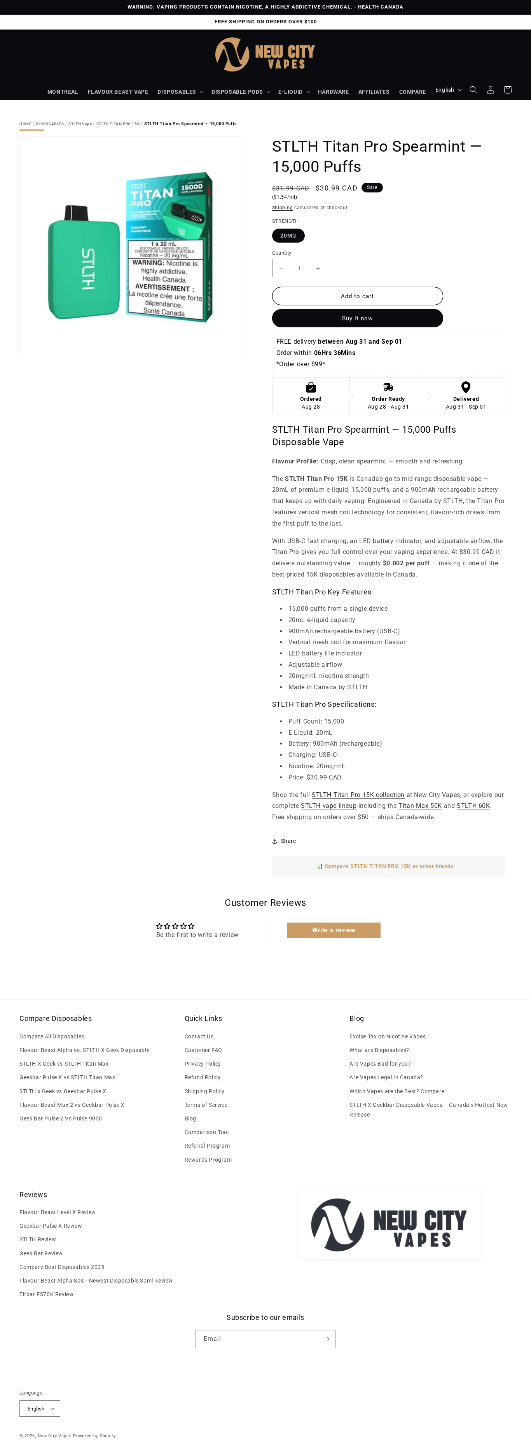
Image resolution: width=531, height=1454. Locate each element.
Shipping (282, 207)
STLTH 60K (473, 805)
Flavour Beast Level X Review (57, 1212)
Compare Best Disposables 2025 (61, 1267)
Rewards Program (208, 1160)
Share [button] (288, 841)
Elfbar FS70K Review (46, 1294)
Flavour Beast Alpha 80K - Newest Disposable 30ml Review (96, 1280)
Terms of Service (206, 1105)
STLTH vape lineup (328, 805)
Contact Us (199, 1036)
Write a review (333, 930)
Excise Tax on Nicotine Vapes (387, 1036)
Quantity (282, 253)
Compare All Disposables (51, 1036)
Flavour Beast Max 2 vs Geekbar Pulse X (72, 1105)
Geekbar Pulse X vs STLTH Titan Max (67, 1077)
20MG (288, 235)
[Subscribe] (326, 1339)
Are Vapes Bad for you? (380, 1064)
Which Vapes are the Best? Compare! (397, 1091)
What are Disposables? (379, 1050)
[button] (180, 92)
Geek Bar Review (41, 1253)
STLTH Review (37, 1239)
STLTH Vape (80, 124)
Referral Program (207, 1146)
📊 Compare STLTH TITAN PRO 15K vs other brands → (388, 866)
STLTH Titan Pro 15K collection (358, 795)
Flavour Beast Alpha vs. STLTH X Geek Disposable (84, 1050)
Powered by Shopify (94, 1435)
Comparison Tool (207, 1132)
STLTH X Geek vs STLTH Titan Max (64, 1064)
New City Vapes (55, 1435)
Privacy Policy (203, 1064)
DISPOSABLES (176, 92)
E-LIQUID (290, 92)
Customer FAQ (203, 1050)
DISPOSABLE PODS (237, 92)
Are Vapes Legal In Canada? (386, 1077)
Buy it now (357, 318)
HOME (25, 124)
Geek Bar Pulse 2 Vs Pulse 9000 (60, 1118)
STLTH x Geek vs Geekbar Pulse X (63, 1091)
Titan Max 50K (420, 805)
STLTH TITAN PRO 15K (118, 124)
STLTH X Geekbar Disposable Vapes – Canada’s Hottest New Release (428, 1110)
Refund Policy (203, 1077)
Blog (190, 1118)
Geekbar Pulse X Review (50, 1226)
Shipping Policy (205, 1091)
